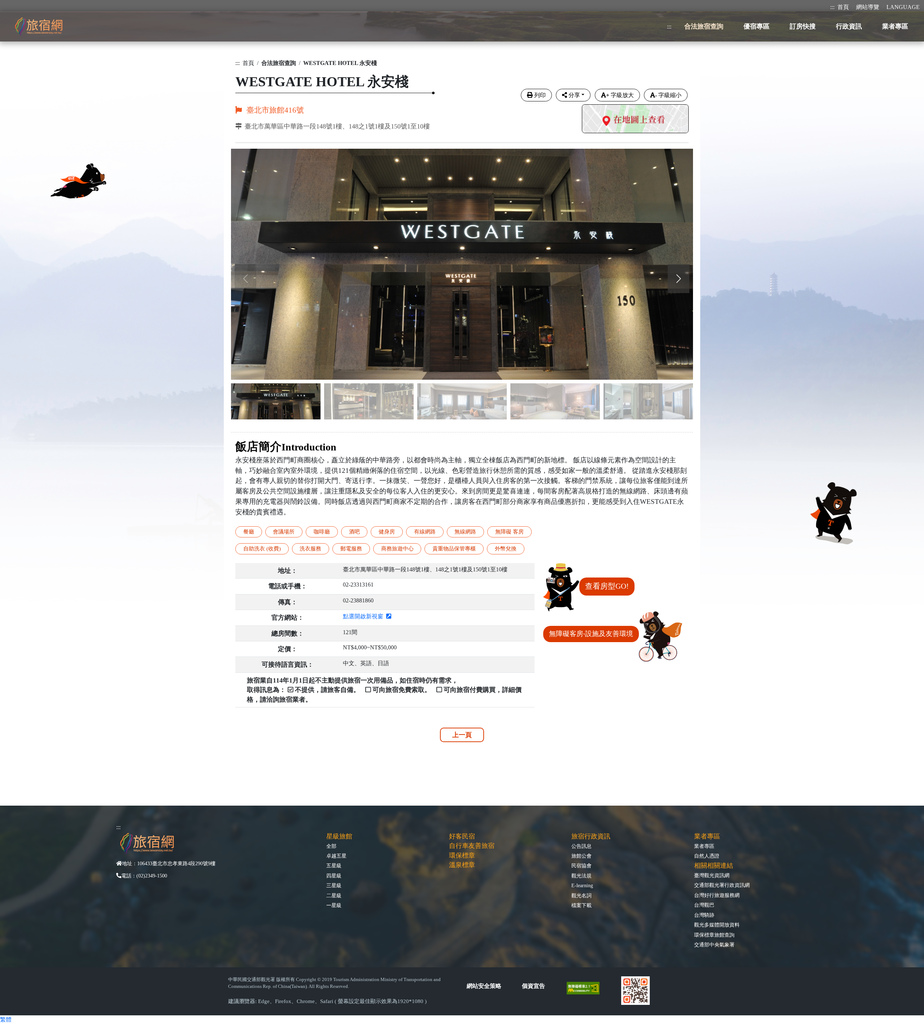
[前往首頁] (38, 27)
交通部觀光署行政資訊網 (722, 885)
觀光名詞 (581, 895)
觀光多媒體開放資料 (717, 925)
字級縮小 (668, 95)
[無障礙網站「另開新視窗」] (586, 987)
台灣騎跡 (704, 915)
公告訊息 (581, 846)
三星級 (333, 885)
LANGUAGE (903, 7)
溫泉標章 (462, 864)
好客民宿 (462, 836)
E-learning (582, 885)
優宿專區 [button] (757, 26)
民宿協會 (581, 865)
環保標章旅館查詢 (714, 935)
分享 (574, 95)
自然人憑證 (706, 856)
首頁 (843, 7)
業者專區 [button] (895, 26)
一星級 (333, 905)
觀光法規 (581, 876)
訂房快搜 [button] (803, 26)
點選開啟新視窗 (364, 616)
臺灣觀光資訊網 (711, 875)
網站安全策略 (484, 986)
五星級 (333, 865)
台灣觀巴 (704, 905)
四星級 (333, 876)
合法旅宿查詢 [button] (703, 26)
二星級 (333, 895)
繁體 (6, 1019)
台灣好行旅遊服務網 (717, 895)
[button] (678, 278)
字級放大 (620, 95)
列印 (540, 95)
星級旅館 (339, 836)
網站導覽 (867, 7)
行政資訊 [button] (849, 26)
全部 (331, 846)
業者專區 (704, 846)
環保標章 (462, 855)
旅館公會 (581, 856)
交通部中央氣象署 (714, 944)
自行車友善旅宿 (471, 845)
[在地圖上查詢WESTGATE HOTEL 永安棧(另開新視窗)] (635, 120)
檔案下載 (581, 905)
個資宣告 (533, 986)
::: (832, 7)
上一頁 (462, 734)
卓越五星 (336, 856)
